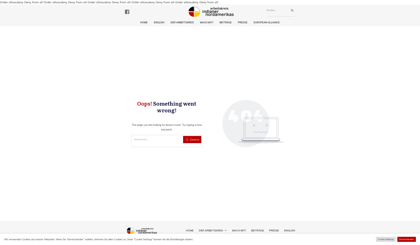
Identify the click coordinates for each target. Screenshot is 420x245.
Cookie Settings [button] (386, 239)
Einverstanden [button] (406, 239)
